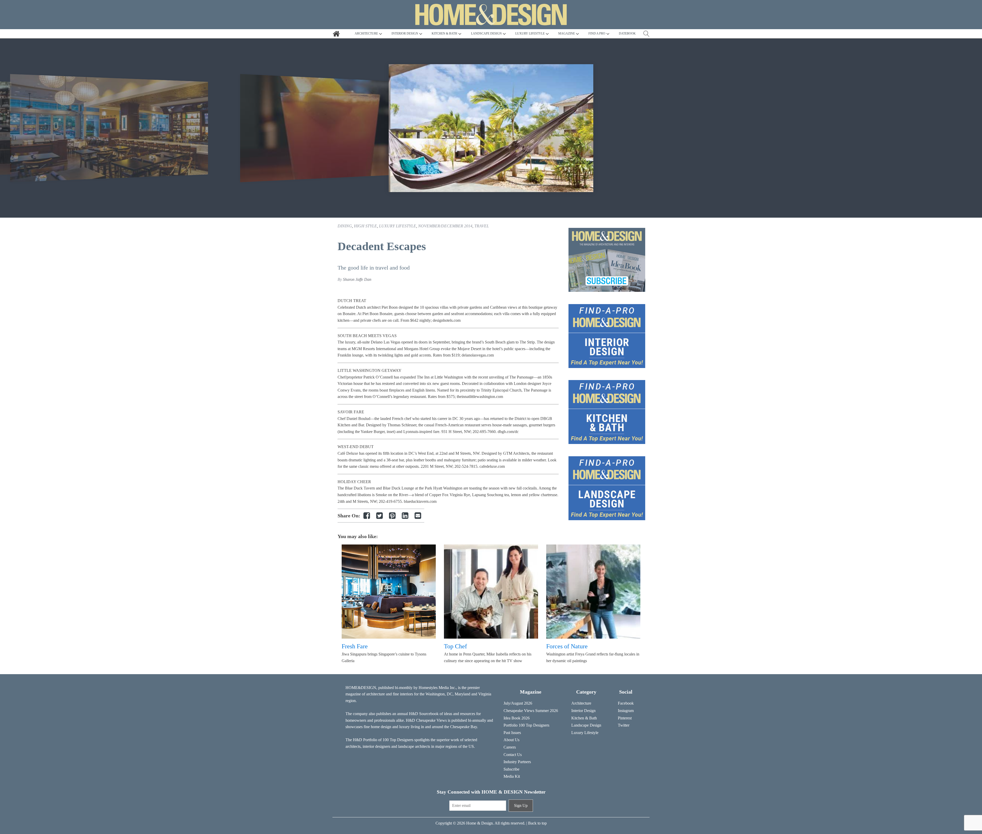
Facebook (626, 703)
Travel (481, 226)
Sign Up (521, 805)
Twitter (623, 725)
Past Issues (512, 732)
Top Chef (455, 646)
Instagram (626, 710)
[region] (491, 128)
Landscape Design (586, 725)
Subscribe (511, 769)
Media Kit (512, 776)
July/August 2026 (518, 703)
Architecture (581, 703)
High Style (365, 226)
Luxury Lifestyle (397, 226)
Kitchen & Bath (584, 718)
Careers (510, 747)
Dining (345, 226)
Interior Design (583, 710)
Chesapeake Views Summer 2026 (531, 710)
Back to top (537, 823)
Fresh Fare (355, 646)
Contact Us (513, 754)
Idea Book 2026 (517, 718)
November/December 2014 (445, 226)
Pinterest (625, 718)
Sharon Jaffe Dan (357, 279)
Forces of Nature (567, 646)
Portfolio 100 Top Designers (526, 725)
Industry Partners (517, 762)
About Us (511, 740)
